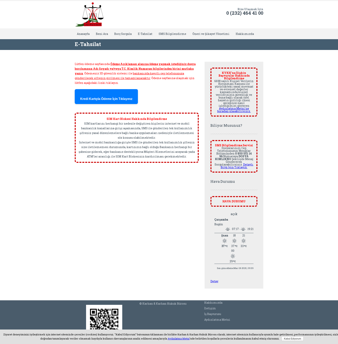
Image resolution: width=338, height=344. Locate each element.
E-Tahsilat (145, 34)
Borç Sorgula (123, 34)
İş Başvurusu (212, 314)
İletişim (210, 308)
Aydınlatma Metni (217, 319)
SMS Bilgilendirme (172, 34)
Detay (214, 281)
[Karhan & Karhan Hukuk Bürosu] (89, 14)
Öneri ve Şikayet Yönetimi (210, 34)
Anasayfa (83, 34)
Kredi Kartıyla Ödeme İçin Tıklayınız (106, 98)
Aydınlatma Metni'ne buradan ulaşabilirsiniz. (234, 110)
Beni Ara (102, 34)
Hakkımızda (245, 34)
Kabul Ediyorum (292, 338)
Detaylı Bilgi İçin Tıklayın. (237, 166)
